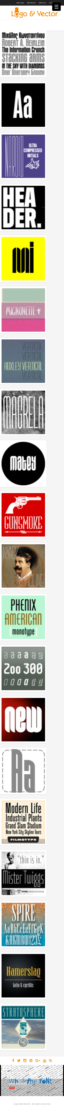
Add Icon (42, 3)
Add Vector (31, 3)
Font (12, 1088)
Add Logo (20, 3)
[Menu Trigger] (56, 6)
